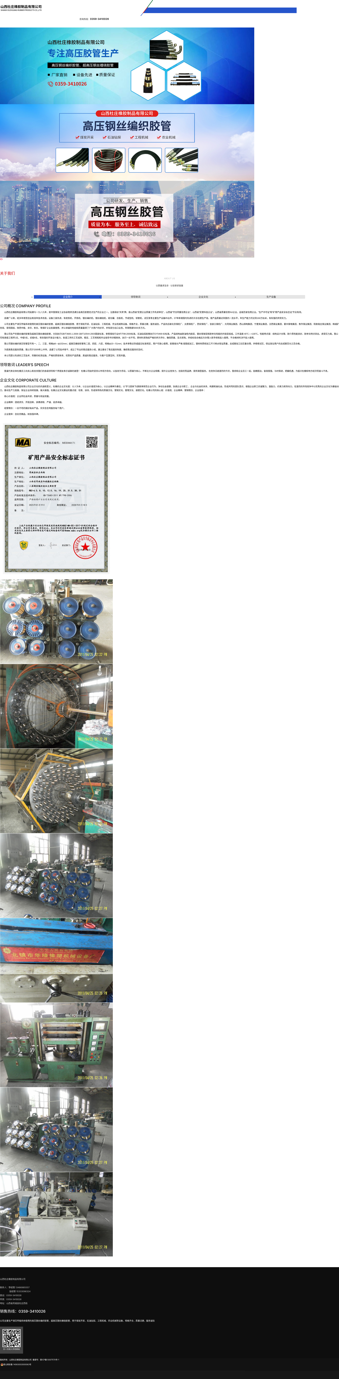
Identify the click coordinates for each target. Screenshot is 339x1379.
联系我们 (106, 26)
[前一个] (0, 259)
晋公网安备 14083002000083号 (17, 1364)
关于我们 (38, 26)
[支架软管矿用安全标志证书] (56, 499)
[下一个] (2, 259)
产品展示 (51, 26)
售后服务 (93, 26)
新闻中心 (79, 26)
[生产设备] (56, 621)
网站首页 (24, 26)
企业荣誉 (65, 26)
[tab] (68, 297)
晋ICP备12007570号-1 (49, 1360)
